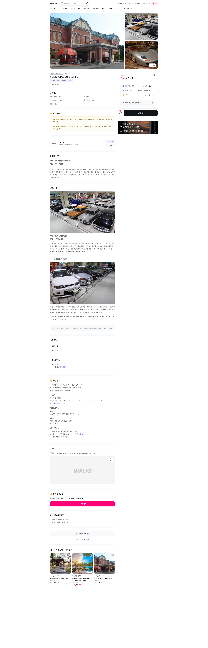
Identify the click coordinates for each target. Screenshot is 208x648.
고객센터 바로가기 (83, 534)
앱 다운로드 (137, 3)
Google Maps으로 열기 (57, 404)
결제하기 (141, 113)
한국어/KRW (146, 3)
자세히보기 (81, 434)
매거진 (130, 3)
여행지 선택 (121, 3)
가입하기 (63, 367)
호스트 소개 (110, 141)
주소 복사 (111, 453)
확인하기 (83, 504)
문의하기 (110, 145)
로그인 (154, 3)
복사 (88, 539)
